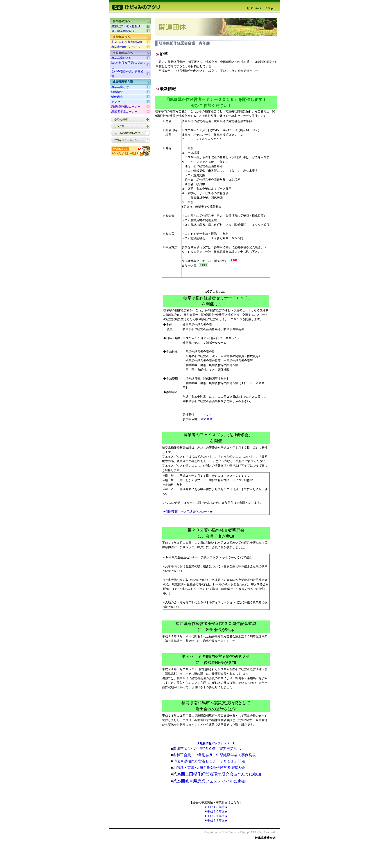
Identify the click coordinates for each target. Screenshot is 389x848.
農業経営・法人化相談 (125, 26)
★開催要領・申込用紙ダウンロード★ (188, 511)
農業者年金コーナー (124, 111)
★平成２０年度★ (216, 811)
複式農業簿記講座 (123, 31)
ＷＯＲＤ (207, 419)
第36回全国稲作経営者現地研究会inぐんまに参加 (217, 774)
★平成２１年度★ (216, 816)
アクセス (117, 102)
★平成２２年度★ (216, 820)
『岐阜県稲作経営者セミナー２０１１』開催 (208, 761)
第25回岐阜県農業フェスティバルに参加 (208, 781)
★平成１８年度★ (216, 807)
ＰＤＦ (207, 414)
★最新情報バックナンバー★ (216, 743)
